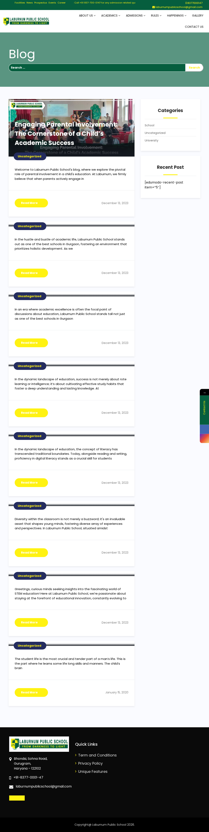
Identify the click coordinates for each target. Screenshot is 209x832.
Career (62, 2)
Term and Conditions (97, 755)
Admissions (134, 15)
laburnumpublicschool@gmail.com (178, 7)
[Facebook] (11, 798)
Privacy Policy (90, 763)
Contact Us (194, 27)
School (149, 125)
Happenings (176, 15)
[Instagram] (15, 798)
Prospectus (40, 2)
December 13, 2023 (115, 203)
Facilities (20, 2)
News (30, 2)
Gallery (197, 15)
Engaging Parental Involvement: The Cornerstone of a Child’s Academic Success (66, 133)
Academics (109, 15)
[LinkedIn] (19, 798)
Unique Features (93, 771)
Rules (155, 15)
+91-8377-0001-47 (28, 777)
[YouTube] (26, 798)
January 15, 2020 (116, 692)
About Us (86, 15)
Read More (29, 203)
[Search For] (97, 68)
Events (52, 2)
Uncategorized (155, 133)
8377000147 (194, 3)
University (151, 140)
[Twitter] (23, 798)
